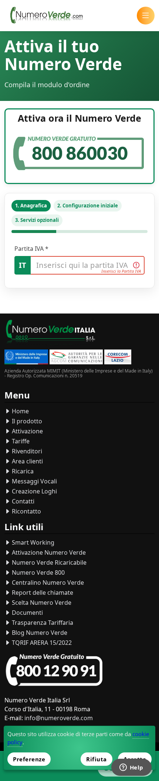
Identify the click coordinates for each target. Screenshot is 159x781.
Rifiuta (96, 759)
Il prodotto (26, 421)
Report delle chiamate (41, 592)
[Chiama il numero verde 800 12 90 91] (54, 670)
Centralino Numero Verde (47, 582)
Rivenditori (26, 451)
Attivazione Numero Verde (48, 552)
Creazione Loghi (33, 491)
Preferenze (29, 759)
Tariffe (20, 441)
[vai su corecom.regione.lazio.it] (117, 358)
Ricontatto (25, 511)
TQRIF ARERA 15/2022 (41, 643)
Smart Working (32, 542)
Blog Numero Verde (38, 633)
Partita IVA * (31, 249)
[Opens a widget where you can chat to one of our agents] (131, 768)
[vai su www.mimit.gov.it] (26, 358)
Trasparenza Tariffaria (41, 622)
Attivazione (26, 431)
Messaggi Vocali (33, 481)
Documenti (26, 612)
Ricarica (22, 471)
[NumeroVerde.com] (48, 16)
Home (19, 411)
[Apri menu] (146, 15)
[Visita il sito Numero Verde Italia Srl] (50, 333)
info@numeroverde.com (58, 718)
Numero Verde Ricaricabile (48, 562)
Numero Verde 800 (37, 572)
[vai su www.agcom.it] (76, 358)
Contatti (22, 501)
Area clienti (26, 461)
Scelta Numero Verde (40, 602)
